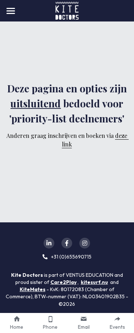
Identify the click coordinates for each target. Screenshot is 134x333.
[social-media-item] (49, 243)
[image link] (67, 10)
